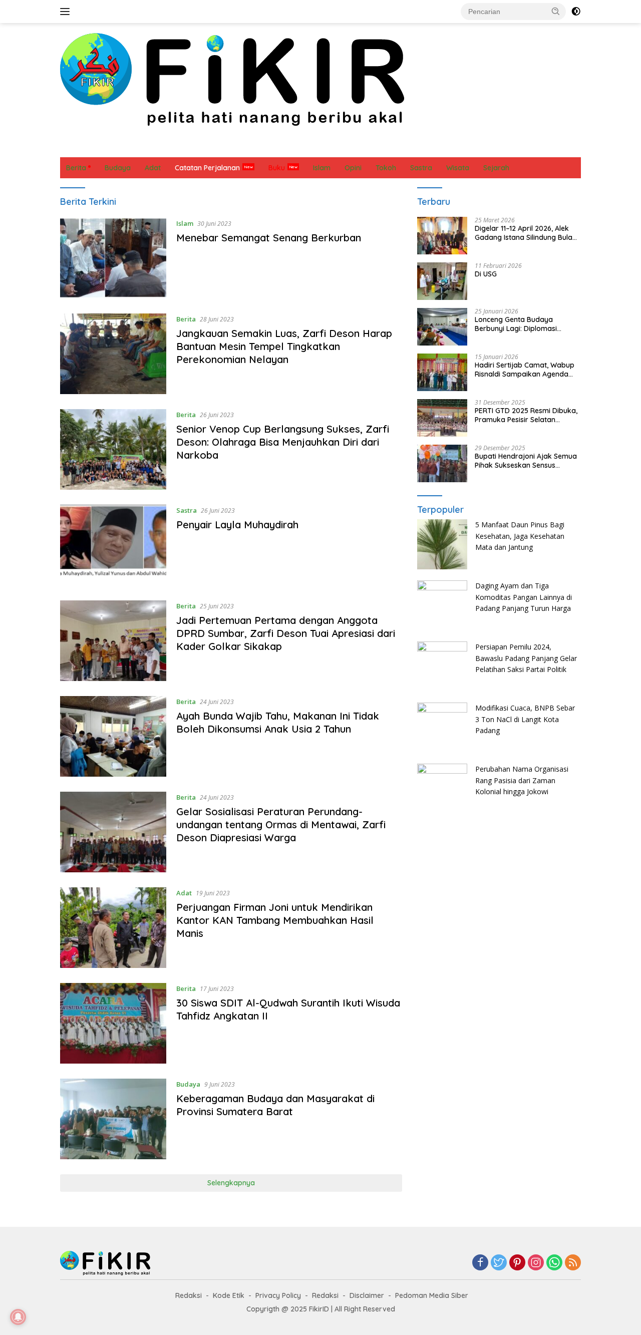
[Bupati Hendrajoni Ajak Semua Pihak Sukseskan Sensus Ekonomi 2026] (442, 463)
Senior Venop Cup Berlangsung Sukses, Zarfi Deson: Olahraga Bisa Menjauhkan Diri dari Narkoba (282, 442)
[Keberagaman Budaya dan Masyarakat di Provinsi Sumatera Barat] (113, 1119)
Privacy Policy (278, 1295)
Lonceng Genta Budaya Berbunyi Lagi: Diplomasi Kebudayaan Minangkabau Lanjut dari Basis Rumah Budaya (520, 324)
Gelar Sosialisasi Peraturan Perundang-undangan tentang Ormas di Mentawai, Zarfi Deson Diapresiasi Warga (281, 824)
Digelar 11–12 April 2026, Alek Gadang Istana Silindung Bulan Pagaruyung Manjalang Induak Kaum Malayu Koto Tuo (526, 233)
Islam (258, 146)
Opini (289, 146)
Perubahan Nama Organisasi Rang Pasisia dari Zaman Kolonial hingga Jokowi (521, 780)
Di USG (486, 273)
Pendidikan (330, 146)
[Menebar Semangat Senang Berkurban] (113, 258)
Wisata (484, 146)
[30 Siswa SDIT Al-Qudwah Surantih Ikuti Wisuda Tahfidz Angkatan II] (113, 1023)
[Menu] (67, 11)
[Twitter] (499, 1263)
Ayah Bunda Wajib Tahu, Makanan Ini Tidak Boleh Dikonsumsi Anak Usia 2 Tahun (277, 722)
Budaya (113, 146)
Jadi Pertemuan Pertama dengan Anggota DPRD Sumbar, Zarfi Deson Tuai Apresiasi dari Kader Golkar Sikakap (285, 633)
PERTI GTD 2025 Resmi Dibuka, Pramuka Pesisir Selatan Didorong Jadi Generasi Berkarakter (526, 415)
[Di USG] (442, 281)
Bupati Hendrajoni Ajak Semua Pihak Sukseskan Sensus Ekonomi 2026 (526, 461)
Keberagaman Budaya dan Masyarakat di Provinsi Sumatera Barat (275, 1105)
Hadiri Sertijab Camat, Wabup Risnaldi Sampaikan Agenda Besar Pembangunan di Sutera (526, 370)
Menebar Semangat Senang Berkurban (268, 237)
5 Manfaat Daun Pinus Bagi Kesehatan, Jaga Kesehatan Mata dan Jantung (519, 536)
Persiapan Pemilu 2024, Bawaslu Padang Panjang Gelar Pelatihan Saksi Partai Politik (526, 658)
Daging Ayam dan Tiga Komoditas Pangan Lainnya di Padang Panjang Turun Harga (523, 597)
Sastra (374, 146)
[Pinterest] (517, 1263)
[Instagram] (536, 1263)
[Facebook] (480, 1263)
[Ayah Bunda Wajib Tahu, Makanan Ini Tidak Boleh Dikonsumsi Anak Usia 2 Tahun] (113, 736)
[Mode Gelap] (576, 11)
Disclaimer (367, 1295)
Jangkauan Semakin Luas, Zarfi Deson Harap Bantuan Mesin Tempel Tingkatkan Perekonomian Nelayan (284, 346)
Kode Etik (228, 1295)
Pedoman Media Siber (431, 1295)
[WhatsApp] (554, 1263)
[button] (556, 11)
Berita (76, 146)
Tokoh (449, 146)
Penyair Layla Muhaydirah (237, 524)
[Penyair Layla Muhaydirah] (113, 545)
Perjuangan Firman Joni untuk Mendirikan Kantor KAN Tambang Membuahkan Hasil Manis (275, 920)
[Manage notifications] (18, 1317)
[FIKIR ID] (232, 79)
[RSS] (573, 1263)
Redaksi (188, 1295)
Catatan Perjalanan (202, 146)
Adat (148, 146)
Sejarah (412, 146)
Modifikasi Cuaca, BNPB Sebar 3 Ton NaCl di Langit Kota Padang (525, 719)
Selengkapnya (231, 1182)
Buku (276, 167)
